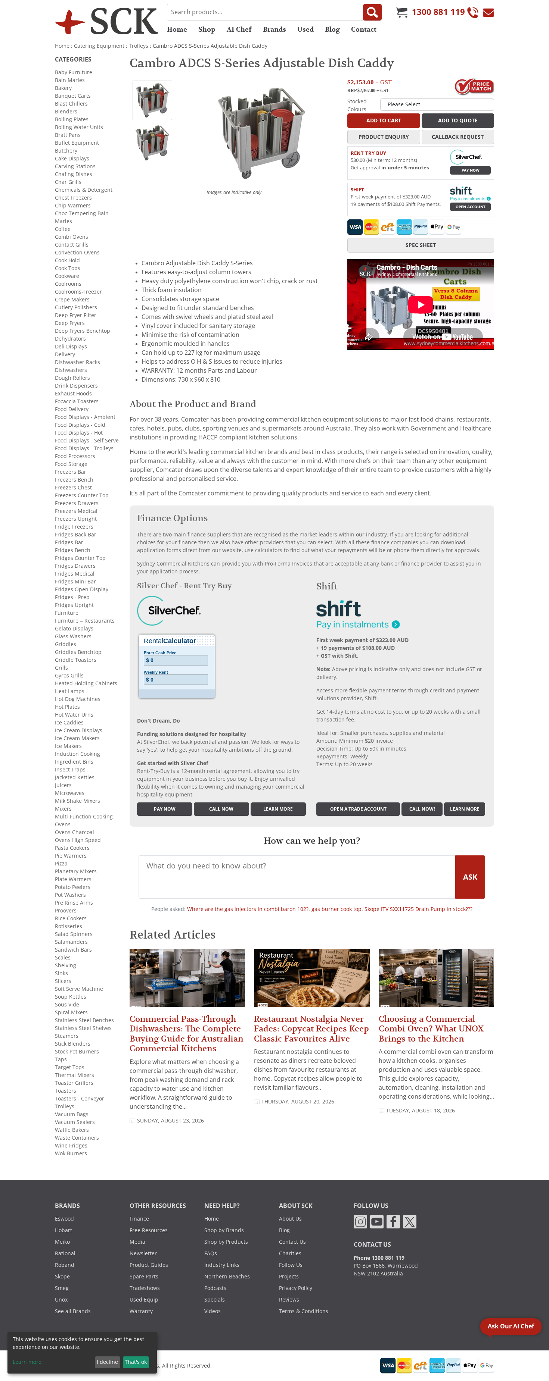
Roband (64, 1265)
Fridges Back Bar (75, 535)
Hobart (63, 1230)
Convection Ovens (77, 253)
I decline (107, 1362)
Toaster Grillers (74, 1083)
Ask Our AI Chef (511, 1326)
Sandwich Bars (73, 950)
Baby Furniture (73, 72)
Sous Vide (67, 1005)
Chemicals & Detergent (83, 190)
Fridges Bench (72, 550)
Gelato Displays (74, 629)
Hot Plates (67, 707)
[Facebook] (393, 1221)
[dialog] (82, 1353)
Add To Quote (458, 120)
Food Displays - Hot (79, 433)
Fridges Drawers (75, 566)
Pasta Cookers (72, 848)
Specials (214, 1300)
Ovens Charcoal (74, 832)
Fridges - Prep (72, 597)
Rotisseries (68, 926)
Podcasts (215, 1288)
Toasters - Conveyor (79, 1099)
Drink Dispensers (76, 386)
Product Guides (149, 1265)
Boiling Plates (72, 119)
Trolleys (138, 46)
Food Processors (75, 456)
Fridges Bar (69, 542)
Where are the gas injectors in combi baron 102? (247, 909)
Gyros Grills (69, 676)
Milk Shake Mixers (77, 801)
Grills (61, 668)
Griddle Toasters (75, 660)
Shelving (65, 965)
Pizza (61, 864)
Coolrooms (68, 284)
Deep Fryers (70, 323)
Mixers (63, 809)
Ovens (63, 824)
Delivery (65, 354)
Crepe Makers (72, 300)
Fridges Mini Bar (75, 582)
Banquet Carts (73, 96)
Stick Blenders (72, 1044)
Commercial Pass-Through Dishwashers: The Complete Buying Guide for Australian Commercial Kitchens (187, 1033)
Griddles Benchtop (78, 652)
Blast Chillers (71, 104)
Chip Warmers (73, 206)
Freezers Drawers (77, 503)
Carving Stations (75, 166)
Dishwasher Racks (77, 362)
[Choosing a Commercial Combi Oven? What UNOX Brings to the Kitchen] (436, 981)
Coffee (63, 229)
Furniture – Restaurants (85, 621)
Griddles (65, 644)
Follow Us (291, 1265)
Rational (65, 1253)
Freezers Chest (73, 488)
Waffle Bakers (72, 1130)
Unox (61, 1300)
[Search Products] (372, 12)
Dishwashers (71, 370)
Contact (363, 29)
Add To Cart (383, 120)
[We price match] (474, 86)
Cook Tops (67, 268)
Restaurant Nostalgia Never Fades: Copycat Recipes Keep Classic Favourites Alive (311, 1028)
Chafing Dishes (73, 174)
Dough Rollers (72, 378)
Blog (332, 29)
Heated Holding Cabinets (86, 683)
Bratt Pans (68, 135)
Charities (290, 1253)
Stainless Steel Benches (84, 1020)
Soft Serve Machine (79, 989)
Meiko (62, 1242)
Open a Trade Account (358, 809)
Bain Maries (70, 80)
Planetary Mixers (76, 871)
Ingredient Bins (74, 762)
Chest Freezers (73, 198)
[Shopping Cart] (401, 12)
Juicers (63, 785)
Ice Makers (68, 746)
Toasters (65, 1091)
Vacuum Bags (72, 1114)
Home (177, 29)
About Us (290, 1219)
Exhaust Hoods (73, 394)
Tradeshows (145, 1288)
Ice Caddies (69, 723)
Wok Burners (71, 1153)
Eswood (64, 1219)
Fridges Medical (74, 574)
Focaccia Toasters (77, 401)
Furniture (66, 613)
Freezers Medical (76, 511)
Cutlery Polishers (76, 307)
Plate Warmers (73, 879)
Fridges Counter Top (80, 558)
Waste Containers (77, 1138)
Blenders (66, 112)
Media (137, 1242)
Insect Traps (70, 770)
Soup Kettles (70, 997)
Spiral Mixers (71, 1012)
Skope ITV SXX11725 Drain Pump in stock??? (418, 909)
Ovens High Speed (78, 840)
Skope (62, 1277)
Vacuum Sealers (75, 1122)
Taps (61, 1059)
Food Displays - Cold (80, 425)
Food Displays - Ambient (85, 417)
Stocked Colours (357, 105)
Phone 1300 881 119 (379, 1258)
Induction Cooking (77, 754)
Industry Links (221, 1265)
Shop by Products (226, 1242)
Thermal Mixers (74, 1075)
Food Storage (71, 464)
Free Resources (149, 1230)
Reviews (289, 1300)
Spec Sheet (421, 245)
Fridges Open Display (81, 589)
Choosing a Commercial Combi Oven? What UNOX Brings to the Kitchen (431, 1028)
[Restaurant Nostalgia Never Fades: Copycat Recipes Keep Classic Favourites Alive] (311, 981)
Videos (212, 1311)
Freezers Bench (74, 480)
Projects (289, 1277)
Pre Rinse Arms (74, 903)
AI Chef (239, 29)
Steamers (66, 1036)
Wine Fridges (71, 1146)
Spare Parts (144, 1277)
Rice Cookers (71, 918)
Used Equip (144, 1300)
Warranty (141, 1311)
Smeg (62, 1288)
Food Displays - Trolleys (84, 448)
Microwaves (69, 793)
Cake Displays (72, 159)
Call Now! (422, 809)
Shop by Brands (224, 1230)
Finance (139, 1219)
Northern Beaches (227, 1277)
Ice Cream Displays (78, 730)
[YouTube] (377, 1221)
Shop (206, 29)
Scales (63, 958)
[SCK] (106, 21)
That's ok (136, 1362)
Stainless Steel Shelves (83, 1028)
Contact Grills (72, 245)
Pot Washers (70, 895)
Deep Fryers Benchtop (82, 331)
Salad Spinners (74, 934)
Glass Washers (73, 636)
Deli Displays (71, 347)
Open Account (471, 207)
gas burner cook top (336, 909)
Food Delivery (72, 409)
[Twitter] (409, 1221)
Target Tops (69, 1067)
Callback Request (458, 137)
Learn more (278, 809)
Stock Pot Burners (77, 1052)
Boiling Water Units (79, 127)
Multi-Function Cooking (84, 817)
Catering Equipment (99, 46)
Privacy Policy (295, 1288)
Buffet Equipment (77, 143)
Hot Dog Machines (77, 699)
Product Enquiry (384, 137)
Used (305, 29)
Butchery (66, 151)
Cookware (67, 276)
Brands (274, 29)
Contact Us (292, 1242)
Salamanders (71, 942)
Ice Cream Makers (77, 738)
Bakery (63, 88)
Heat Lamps (69, 691)
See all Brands (73, 1311)
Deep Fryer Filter (75, 315)
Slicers (63, 981)
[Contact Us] (488, 12)
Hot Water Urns (74, 715)
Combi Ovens (71, 237)
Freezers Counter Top (82, 495)
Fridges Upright (74, 605)
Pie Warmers (71, 856)
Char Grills (68, 182)
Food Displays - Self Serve (87, 441)
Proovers (66, 911)
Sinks (61, 973)
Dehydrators (70, 339)
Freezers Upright (76, 519)
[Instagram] (360, 1221)
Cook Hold (67, 260)
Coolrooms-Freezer (78, 292)
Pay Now (471, 170)
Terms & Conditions (303, 1311)
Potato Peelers (72, 887)
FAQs (210, 1253)
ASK (470, 877)
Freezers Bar (70, 472)
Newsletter (143, 1253)
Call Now (221, 809)
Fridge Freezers (74, 527)
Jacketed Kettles (74, 777)
